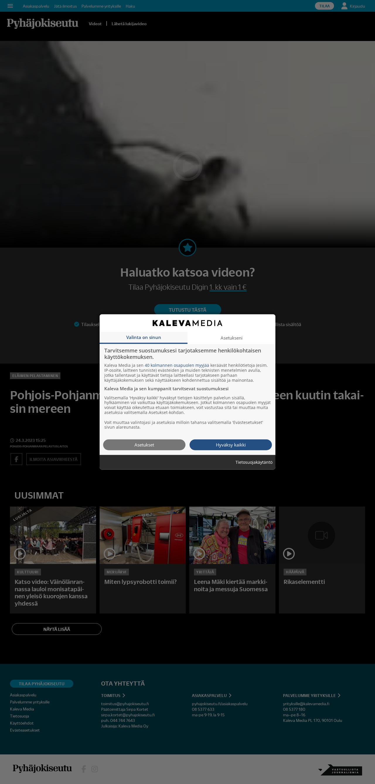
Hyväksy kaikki (231, 445)
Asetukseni (232, 338)
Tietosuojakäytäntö (254, 462)
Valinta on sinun (143, 337)
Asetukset (144, 445)
